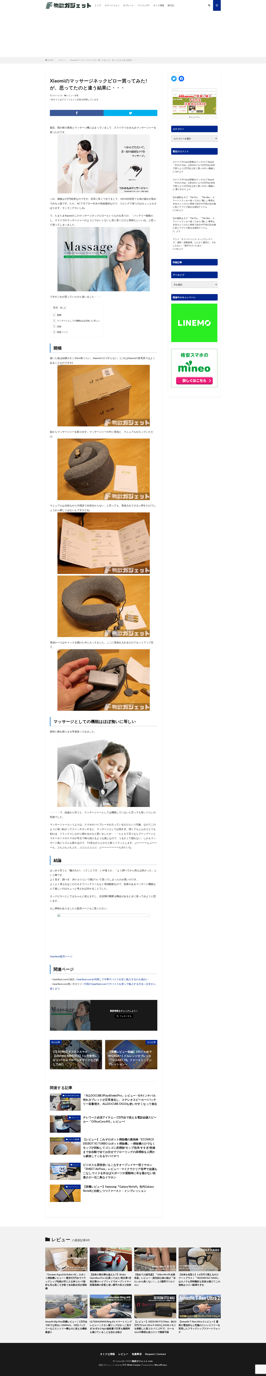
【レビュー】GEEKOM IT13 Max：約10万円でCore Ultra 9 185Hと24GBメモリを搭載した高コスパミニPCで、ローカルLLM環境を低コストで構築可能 (155, 1326)
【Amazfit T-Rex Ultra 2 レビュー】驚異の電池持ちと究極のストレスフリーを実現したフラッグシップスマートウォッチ (199, 1326)
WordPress (160, 1365)
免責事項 (137, 1353)
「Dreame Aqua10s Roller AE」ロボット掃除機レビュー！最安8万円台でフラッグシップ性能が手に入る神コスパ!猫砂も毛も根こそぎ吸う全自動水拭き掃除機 (66, 1281)
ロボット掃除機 (73, 1139)
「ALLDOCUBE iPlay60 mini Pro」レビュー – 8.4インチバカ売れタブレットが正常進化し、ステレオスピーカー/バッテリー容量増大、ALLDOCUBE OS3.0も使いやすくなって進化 (120, 1099)
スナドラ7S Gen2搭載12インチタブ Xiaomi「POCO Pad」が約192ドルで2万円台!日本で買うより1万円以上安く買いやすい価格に (194, 165)
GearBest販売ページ (61, 956)
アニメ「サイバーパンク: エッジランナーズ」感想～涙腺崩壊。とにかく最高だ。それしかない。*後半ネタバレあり (194, 242)
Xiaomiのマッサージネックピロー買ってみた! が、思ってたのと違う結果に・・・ (104, 60)
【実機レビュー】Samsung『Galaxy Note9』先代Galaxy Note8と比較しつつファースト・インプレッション (118, 1188)
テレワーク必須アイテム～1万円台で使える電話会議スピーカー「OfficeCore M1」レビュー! (120, 1119)
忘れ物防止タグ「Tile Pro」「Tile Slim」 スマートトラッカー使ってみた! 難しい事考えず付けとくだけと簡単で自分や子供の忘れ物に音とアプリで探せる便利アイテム (194, 202)
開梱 (57, 315)
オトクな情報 (107, 1353)
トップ (98, 5)
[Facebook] (77, 113)
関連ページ (61, 332)
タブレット (128, 5)
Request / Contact (155, 1353)
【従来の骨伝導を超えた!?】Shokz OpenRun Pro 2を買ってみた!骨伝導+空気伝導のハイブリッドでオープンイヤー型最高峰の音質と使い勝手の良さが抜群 (110, 1279)
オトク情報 (158, 5)
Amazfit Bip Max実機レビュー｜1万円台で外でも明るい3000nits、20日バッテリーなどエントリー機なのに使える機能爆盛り (66, 1326)
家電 (76, 95)
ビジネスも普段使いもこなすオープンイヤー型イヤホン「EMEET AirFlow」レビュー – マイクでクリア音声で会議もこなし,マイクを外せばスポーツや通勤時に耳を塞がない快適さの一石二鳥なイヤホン (120, 1171)
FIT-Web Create (131, 1365)
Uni (177, 171)
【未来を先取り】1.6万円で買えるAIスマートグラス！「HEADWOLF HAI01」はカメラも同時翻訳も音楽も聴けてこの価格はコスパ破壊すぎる (199, 1279)
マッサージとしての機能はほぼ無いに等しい (77, 320)
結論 (57, 326)
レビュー (62, 60)
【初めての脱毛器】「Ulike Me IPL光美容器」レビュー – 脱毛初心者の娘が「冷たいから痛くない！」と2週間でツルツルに (155, 1279)
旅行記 (171, 5)
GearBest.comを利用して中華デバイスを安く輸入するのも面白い (112, 979)
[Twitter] (130, 113)
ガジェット (75, 1117)
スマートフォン (112, 5)
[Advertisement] (133, 33)
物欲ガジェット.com (142, 1361)
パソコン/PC (143, 5)
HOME (51, 60)
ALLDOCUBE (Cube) (72, 1095)
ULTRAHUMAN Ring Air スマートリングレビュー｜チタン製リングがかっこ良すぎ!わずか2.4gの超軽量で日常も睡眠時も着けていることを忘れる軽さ (111, 1326)
